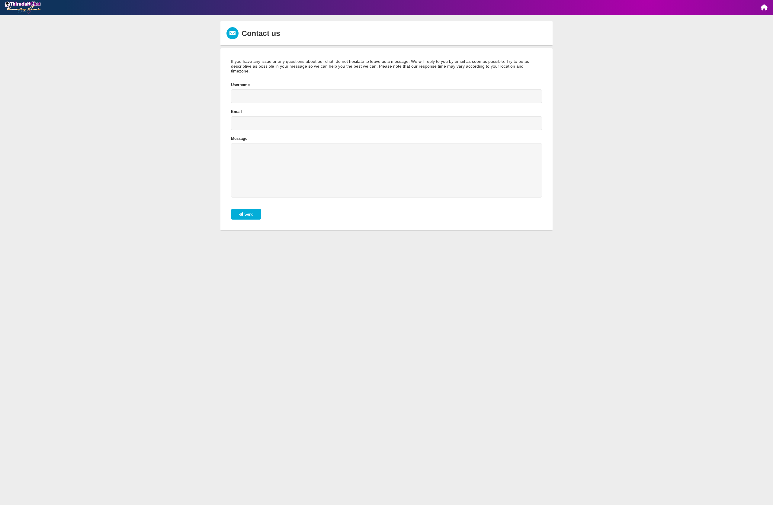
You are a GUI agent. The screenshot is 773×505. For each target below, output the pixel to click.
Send (248, 214)
